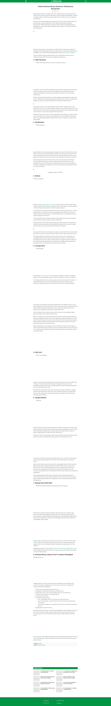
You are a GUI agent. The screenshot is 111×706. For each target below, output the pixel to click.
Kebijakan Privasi (60, 700)
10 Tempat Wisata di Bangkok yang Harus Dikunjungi (69, 683)
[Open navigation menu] (26, 1)
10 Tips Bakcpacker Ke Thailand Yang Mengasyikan (47, 671)
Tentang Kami (46, 700)
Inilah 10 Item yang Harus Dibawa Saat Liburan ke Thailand (47, 677)
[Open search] (86, 1)
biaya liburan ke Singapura (68, 52)
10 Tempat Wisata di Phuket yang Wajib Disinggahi (47, 688)
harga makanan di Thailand (48, 204)
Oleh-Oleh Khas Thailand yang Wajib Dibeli (62, 548)
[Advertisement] (55, 294)
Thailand (35, 638)
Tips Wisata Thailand (40, 645)
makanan (35, 542)
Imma (58, 11)
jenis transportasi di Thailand (46, 275)
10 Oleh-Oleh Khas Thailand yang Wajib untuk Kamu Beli (47, 683)
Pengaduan (59, 703)
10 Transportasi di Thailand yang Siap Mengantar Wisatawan (70, 671)
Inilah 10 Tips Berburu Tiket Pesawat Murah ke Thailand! (69, 677)
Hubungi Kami (46, 703)
